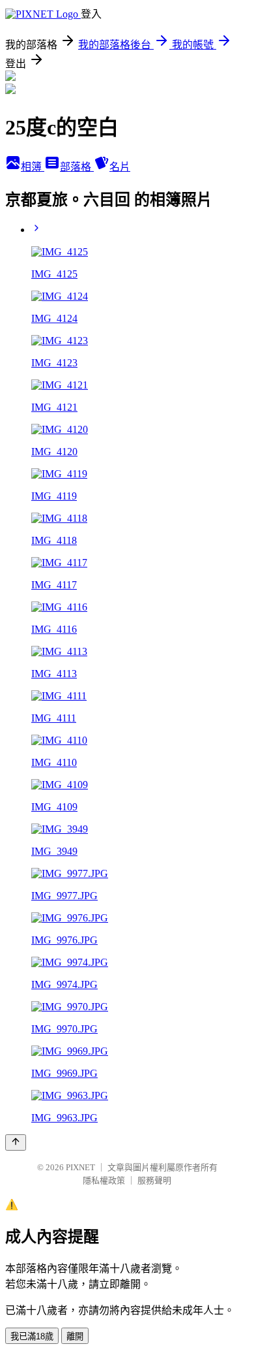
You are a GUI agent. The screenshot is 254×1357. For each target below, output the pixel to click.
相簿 (32, 166)
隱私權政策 (104, 1180)
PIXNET (80, 1167)
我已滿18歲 (31, 1336)
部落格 (77, 166)
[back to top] (15, 1142)
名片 (119, 166)
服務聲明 (154, 1180)
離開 (74, 1336)
